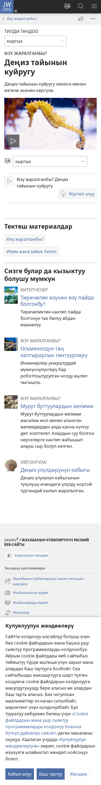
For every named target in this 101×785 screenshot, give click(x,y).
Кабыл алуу (20, 774)
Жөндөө (78, 774)
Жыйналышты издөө (26, 593)
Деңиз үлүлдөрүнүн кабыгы (55, 469)
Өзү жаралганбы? (22, 18)
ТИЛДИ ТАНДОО (21, 31)
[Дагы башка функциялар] (93, 18)
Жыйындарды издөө (26, 603)
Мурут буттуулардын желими (56, 406)
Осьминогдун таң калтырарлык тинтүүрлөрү (54, 351)
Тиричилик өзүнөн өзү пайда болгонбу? (57, 301)
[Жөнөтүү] (81, 18)
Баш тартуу (50, 774)
